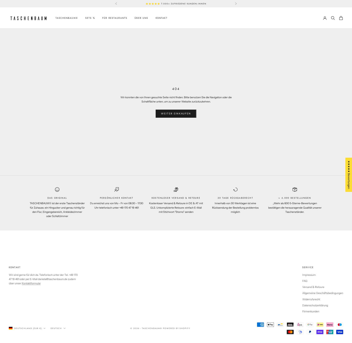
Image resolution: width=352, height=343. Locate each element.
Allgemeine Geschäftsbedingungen (322, 293)
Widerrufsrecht (311, 299)
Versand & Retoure (313, 287)
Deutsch (56, 328)
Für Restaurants (114, 18)
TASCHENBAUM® (67, 18)
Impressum (309, 275)
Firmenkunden (310, 311)
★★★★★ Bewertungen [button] (349, 175)
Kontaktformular (31, 283)
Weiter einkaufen (176, 113)
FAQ (304, 281)
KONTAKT (162, 18)
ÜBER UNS (141, 18)
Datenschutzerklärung (315, 305)
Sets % (90, 18)
